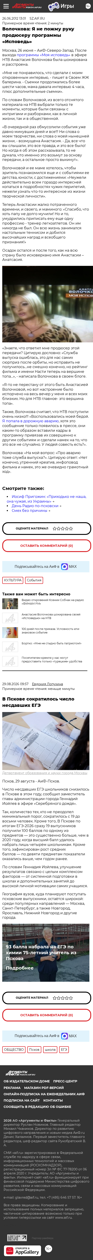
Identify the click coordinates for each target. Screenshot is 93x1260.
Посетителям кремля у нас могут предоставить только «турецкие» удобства (52, 659)
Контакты (53, 1100)
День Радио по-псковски (35, 506)
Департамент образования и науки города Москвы (44, 773)
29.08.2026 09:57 (15, 684)
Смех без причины (29, 510)
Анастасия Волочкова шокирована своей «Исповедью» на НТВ (51, 616)
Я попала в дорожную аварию (30, 421)
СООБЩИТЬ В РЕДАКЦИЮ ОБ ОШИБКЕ (37, 1107)
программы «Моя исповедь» (43, 55)
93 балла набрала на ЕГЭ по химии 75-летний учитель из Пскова (41, 952)
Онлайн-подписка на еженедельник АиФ (44, 1094)
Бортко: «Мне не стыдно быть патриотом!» (51, 643)
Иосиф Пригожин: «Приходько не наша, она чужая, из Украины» (46, 499)
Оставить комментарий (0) (46, 546)
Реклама (12, 1088)
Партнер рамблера (42, 1238)
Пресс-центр (65, 1081)
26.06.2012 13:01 (14, 18)
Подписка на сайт (22, 1100)
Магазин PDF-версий (44, 1088)
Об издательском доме (27, 1081)
